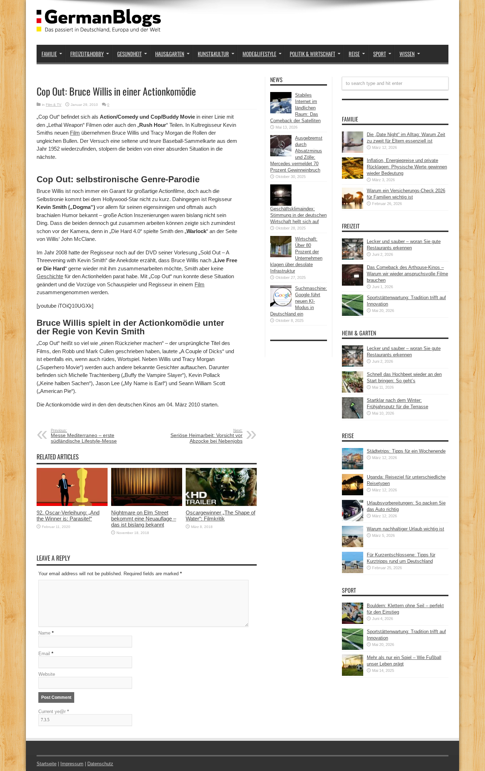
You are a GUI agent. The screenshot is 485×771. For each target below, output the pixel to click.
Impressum (71, 763)
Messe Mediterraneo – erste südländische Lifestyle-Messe (84, 436)
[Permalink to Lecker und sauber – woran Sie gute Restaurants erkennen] (352, 258)
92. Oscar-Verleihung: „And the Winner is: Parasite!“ (68, 515)
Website (46, 674)
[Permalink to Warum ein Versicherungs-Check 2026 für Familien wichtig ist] (352, 207)
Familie (49, 54)
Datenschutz (100, 763)
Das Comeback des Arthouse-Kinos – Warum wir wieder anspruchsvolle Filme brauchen (407, 274)
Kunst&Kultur (213, 54)
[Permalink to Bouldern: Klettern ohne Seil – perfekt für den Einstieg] (352, 622)
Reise (354, 54)
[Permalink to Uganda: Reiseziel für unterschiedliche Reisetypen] (352, 493)
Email (44, 653)
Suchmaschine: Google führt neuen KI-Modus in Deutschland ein (298, 301)
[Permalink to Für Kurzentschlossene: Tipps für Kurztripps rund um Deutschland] (352, 571)
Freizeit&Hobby (87, 54)
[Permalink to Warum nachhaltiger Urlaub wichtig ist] (352, 545)
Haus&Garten (169, 54)
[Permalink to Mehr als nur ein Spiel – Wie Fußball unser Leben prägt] (352, 674)
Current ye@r (53, 711)
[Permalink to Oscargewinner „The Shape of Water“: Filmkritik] (221, 504)
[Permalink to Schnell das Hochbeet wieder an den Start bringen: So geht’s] (352, 391)
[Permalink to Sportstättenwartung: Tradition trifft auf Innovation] (352, 314)
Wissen (407, 54)
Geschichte (50, 276)
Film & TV (53, 105)
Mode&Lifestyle (259, 54)
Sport (379, 54)
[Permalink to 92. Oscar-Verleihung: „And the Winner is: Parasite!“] (72, 504)
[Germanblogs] (99, 27)
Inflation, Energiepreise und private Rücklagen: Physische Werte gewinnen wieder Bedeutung (407, 167)
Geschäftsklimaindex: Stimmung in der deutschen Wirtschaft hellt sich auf (298, 215)
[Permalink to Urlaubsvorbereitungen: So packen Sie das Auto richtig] (352, 519)
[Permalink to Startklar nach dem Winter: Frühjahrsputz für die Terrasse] (352, 417)
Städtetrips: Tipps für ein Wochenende (406, 451)
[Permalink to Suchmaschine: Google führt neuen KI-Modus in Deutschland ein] (280, 305)
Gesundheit (129, 54)
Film (75, 133)
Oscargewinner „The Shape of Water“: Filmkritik (220, 515)
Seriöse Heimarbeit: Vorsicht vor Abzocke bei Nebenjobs (206, 436)
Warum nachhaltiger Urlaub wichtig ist (405, 529)
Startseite (46, 763)
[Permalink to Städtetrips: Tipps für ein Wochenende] (352, 467)
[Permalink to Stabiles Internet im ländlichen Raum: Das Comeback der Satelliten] (280, 111)
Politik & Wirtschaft (312, 54)
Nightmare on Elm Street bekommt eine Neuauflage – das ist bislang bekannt (143, 518)
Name (44, 633)
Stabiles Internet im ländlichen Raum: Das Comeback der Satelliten (295, 107)
